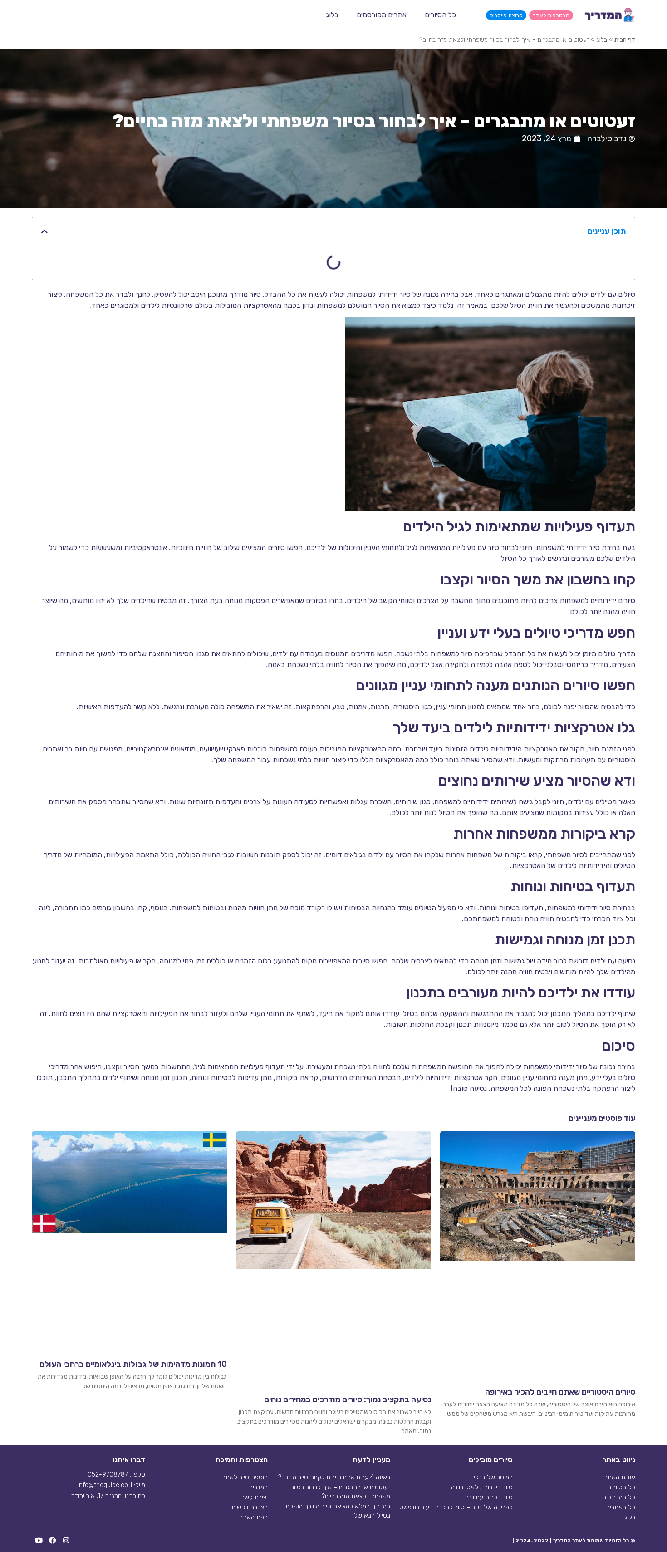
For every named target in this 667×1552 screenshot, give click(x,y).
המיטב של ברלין (492, 1477)
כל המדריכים (619, 1497)
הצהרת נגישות (249, 1507)
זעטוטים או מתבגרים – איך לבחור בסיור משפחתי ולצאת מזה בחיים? (340, 1491)
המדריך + (255, 1487)
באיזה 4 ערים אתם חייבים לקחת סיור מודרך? (334, 1477)
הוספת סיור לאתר (245, 1477)
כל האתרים (620, 1507)
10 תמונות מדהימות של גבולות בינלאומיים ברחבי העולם (133, 1364)
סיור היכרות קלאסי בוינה (482, 1487)
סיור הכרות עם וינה (489, 1497)
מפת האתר (254, 1517)
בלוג (332, 14)
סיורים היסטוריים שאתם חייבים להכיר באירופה (560, 1392)
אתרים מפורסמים (382, 14)
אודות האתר (619, 1477)
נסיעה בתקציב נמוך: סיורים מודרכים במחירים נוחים (347, 1400)
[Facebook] (52, 1540)
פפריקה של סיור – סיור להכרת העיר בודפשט (456, 1507)
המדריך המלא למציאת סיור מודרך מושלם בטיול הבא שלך (338, 1511)
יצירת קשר (254, 1497)
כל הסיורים (440, 14)
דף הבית (624, 40)
